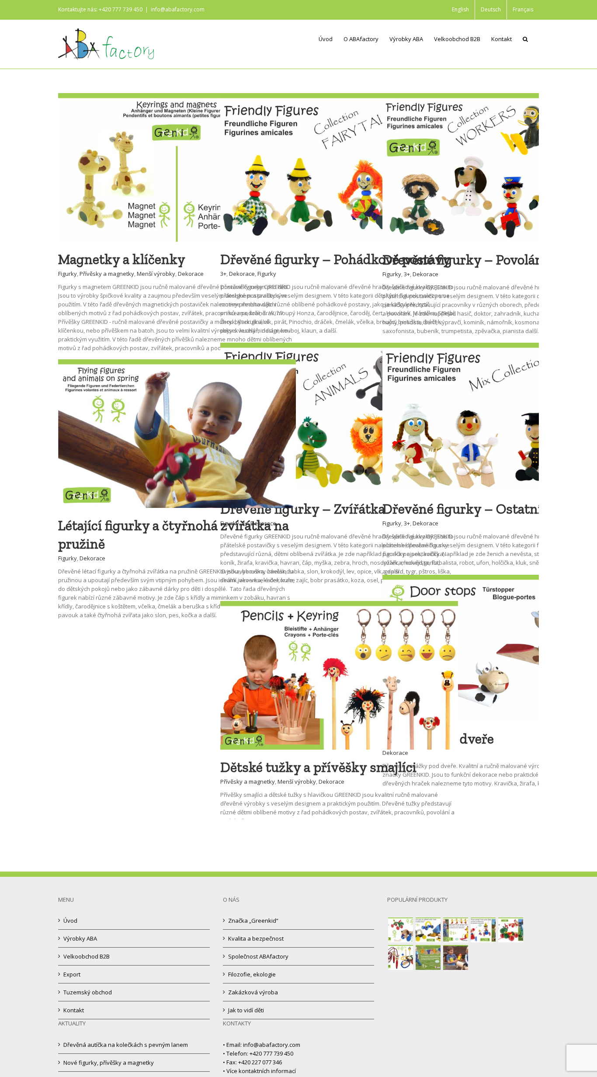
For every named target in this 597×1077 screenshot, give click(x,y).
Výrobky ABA (80, 938)
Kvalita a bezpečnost (256, 938)
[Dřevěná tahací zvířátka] (510, 930)
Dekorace (191, 274)
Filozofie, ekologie (252, 974)
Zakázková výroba (253, 992)
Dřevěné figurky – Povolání (464, 259)
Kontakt (73, 1010)
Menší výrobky (156, 274)
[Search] (525, 38)
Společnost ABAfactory (258, 956)
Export (71, 974)
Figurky (67, 274)
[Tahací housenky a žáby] (428, 957)
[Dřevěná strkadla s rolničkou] (483, 930)
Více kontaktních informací (261, 1071)
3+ (223, 274)
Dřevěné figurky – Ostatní (462, 508)
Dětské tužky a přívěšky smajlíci (318, 767)
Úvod (70, 920)
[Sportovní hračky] (400, 957)
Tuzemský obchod (87, 992)
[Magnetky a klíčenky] (177, 97)
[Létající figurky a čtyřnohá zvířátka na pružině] (177, 364)
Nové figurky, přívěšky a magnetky (108, 1063)
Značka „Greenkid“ (253, 920)
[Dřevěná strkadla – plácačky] (455, 930)
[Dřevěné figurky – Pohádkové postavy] (339, 97)
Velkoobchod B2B (86, 956)
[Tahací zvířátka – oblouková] (400, 930)
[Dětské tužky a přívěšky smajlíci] (339, 605)
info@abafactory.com (178, 9)
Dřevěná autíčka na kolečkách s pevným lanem (125, 1045)
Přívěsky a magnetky (107, 274)
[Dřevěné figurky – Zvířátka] (339, 347)
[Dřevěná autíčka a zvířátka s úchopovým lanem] (428, 930)
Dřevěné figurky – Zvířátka (302, 508)
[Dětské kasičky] (455, 957)
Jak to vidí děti (246, 1010)
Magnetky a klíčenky (121, 259)
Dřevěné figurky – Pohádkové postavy (335, 259)
